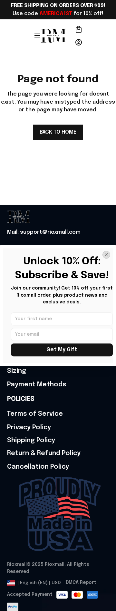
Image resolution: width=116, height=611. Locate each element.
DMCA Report (81, 582)
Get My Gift (61, 349)
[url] (44, 233)
